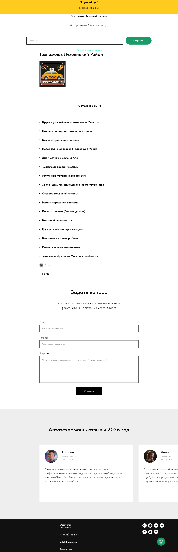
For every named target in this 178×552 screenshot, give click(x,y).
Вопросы (44, 353)
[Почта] (150, 533)
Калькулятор (66, 549)
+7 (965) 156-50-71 (89, 8)
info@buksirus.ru (68, 541)
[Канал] (144, 533)
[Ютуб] (162, 527)
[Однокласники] (156, 533)
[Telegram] (144, 527)
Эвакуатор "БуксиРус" (66, 526)
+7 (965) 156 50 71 (70, 534)
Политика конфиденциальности (89, 50)
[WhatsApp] (150, 527)
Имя (41, 321)
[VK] (156, 527)
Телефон (43, 337)
